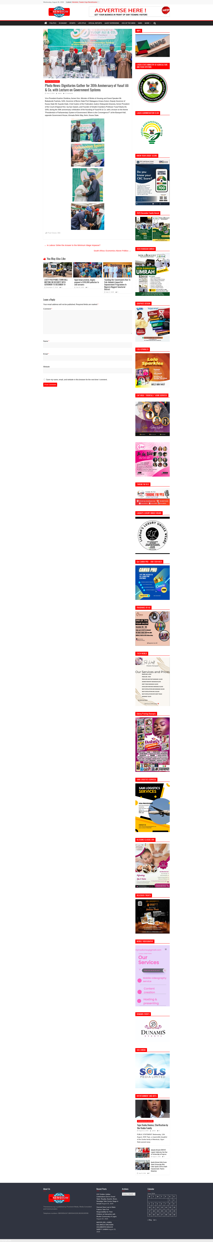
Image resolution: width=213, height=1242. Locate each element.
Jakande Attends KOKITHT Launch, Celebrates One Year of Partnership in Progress (159, 1152)
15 (170, 1207)
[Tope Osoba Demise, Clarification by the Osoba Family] (152, 1101)
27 (162, 1215)
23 (174, 1211)
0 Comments (69, 93)
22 (170, 1211)
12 (158, 1207)
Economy (63, 23)
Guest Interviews (112, 23)
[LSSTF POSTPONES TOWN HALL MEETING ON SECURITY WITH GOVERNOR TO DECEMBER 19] (57, 264)
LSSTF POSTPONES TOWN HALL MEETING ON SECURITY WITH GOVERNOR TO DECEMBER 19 (56, 282)
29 (170, 1215)
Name (46, 341)
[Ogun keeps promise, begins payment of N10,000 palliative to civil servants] (87, 264)
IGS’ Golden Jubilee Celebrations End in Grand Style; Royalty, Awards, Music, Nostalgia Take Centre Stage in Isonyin (107, 1198)
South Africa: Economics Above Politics (112, 251)
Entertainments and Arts (145, 1121)
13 (162, 1207)
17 (150, 1211)
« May (150, 1220)
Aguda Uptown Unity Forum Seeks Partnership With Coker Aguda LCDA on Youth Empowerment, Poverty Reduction (159, 1166)
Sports (72, 23)
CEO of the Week (128, 23)
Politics (52, 23)
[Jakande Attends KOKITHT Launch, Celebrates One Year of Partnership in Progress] (142, 1149)
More (147, 23)
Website (46, 367)
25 (154, 1215)
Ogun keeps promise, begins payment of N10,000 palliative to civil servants (86, 282)
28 (166, 1215)
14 (166, 1207)
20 (162, 1211)
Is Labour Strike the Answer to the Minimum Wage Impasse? (72, 245)
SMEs (140, 23)
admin (60, 93)
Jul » (155, 1220)
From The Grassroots (52, 81)
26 (158, 1215)
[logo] (59, 1193)
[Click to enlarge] (152, 845)
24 (150, 1215)
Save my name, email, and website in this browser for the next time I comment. (76, 380)
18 (154, 1211)
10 (150, 1207)
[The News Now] (45, 23)
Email (46, 354)
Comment (47, 309)
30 (174, 1215)
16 (174, 1207)
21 (166, 1211)
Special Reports (95, 23)
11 (154, 1207)
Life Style (82, 23)
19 (158, 1211)
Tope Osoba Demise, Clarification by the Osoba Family (152, 1126)
